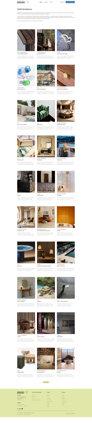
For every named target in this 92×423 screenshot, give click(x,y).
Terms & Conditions (27, 414)
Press (48, 406)
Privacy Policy (19, 414)
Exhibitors (49, 398)
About (48, 396)
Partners (48, 403)
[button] (41, 2)
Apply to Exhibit (50, 401)
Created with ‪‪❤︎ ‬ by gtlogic (70, 413)
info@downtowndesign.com (22, 405)
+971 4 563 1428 (20, 404)
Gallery (48, 404)
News (51, 2)
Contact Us (62, 2)
